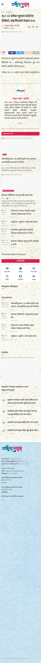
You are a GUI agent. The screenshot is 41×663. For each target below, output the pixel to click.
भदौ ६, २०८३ (14, 217)
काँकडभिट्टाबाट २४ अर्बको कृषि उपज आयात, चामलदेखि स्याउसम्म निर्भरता (18, 160)
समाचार (9, 12)
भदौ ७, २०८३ (4, 165)
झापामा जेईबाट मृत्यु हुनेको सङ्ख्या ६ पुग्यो (25, 242)
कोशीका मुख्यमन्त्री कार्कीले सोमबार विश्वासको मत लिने (22, 231)
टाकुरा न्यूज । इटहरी (12, 26)
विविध (4, 154)
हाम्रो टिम (4, 492)
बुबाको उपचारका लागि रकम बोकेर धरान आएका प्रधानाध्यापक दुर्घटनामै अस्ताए (22, 401)
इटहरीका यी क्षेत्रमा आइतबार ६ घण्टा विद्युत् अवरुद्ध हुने (14, 388)
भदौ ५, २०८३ (14, 236)
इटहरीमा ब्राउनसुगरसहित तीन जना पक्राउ (22, 422)
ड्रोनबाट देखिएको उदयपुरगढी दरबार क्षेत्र (17, 195)
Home (3, 12)
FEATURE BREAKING (8, 191)
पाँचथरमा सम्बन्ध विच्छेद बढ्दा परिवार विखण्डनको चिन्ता (23, 212)
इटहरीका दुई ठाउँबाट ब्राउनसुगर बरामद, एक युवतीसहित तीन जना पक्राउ (22, 412)
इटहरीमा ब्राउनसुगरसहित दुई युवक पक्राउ (22, 430)
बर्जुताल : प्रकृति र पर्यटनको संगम (24, 222)
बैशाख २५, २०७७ (9, 28)
